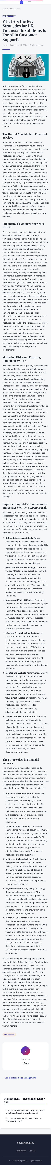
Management (15, 9)
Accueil (5, 9)
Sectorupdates (25, 1142)
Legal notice (21, 1151)
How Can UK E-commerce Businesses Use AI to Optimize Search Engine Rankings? (25, 1111)
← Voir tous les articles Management (19, 1078)
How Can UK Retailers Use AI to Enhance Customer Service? (23, 1119)
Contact (32, 1151)
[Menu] (29, 2)
